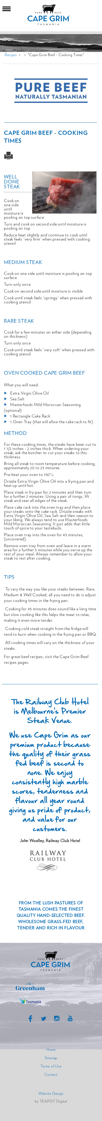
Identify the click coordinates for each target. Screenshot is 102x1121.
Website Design (50, 1094)
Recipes (11, 55)
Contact (51, 1075)
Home (51, 1050)
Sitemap (51, 1058)
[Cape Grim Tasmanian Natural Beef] (51, 15)
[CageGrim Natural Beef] (51, 970)
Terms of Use (51, 1066)
